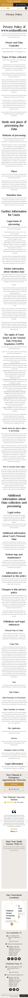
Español (23, 995)
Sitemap (16, 996)
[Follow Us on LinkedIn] (19, 958)
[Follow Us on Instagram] (12, 958)
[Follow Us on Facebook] (8, 958)
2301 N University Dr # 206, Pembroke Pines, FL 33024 (11, 921)
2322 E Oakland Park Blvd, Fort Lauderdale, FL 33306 (18, 913)
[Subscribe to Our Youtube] (15, 958)
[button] (26, 8)
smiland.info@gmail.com (19, 51)
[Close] (23, 900)
